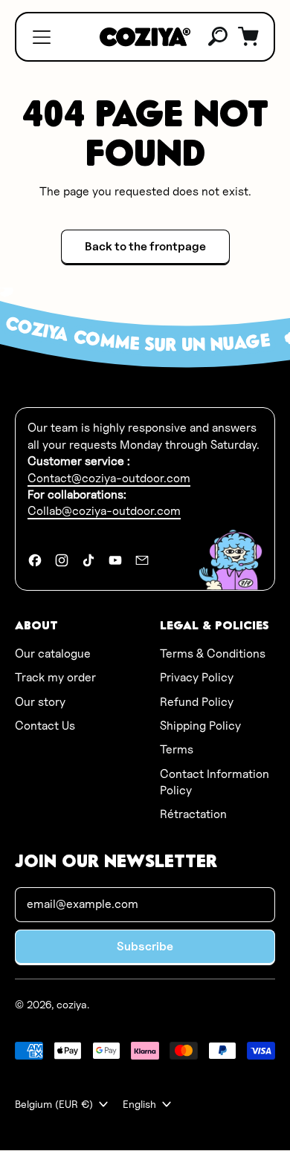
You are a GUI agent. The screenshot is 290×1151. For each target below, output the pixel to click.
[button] (218, 37)
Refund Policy (196, 702)
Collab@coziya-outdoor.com (104, 511)
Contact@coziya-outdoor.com (109, 478)
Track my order (55, 677)
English (139, 1103)
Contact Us (45, 726)
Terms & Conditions (212, 653)
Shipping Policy (200, 726)
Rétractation (193, 814)
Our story (40, 702)
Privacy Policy (196, 677)
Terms (176, 749)
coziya (72, 1004)
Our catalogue (53, 653)
